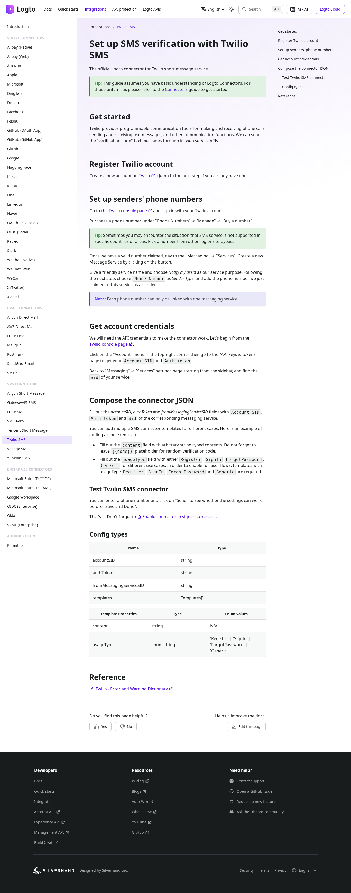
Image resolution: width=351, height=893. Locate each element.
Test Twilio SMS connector (304, 77)
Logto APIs (152, 9)
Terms (264, 870)
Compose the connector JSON (303, 68)
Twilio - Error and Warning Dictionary (132, 689)
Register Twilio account (298, 40)
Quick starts (68, 9)
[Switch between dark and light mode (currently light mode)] (231, 9)
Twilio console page (128, 210)
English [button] (214, 9)
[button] (260, 9)
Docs (48, 9)
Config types (292, 86)
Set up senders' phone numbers (306, 49)
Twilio (144, 175)
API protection (124, 9)
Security (247, 870)
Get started (287, 31)
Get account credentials (298, 59)
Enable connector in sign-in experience (180, 517)
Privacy (280, 870)
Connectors (176, 89)
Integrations (95, 9)
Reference (286, 95)
